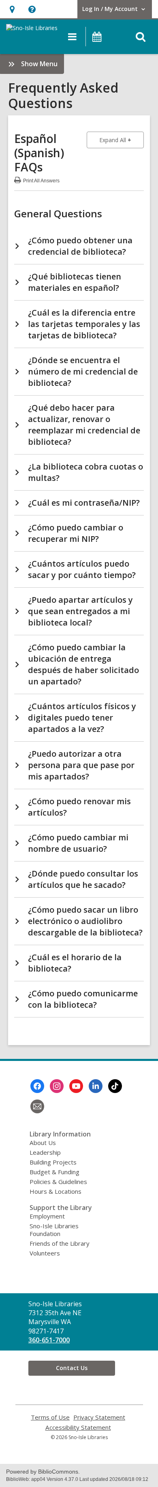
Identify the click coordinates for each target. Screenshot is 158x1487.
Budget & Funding (54, 1172)
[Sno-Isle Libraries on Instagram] (57, 1086)
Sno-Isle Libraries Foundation (54, 1230)
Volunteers (45, 1253)
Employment (47, 1216)
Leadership (45, 1152)
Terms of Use (50, 1417)
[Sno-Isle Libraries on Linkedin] (95, 1086)
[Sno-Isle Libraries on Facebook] (37, 1086)
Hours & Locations (55, 1191)
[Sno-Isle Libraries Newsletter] (37, 1106)
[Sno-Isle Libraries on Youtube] (76, 1086)
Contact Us (72, 1368)
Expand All (121, 140)
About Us (43, 1143)
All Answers (41, 180)
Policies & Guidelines (58, 1181)
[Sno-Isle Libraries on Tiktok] (115, 1086)
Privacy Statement (99, 1417)
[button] (12, 9)
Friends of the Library (60, 1243)
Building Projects (53, 1162)
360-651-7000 (49, 1339)
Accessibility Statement (78, 1427)
